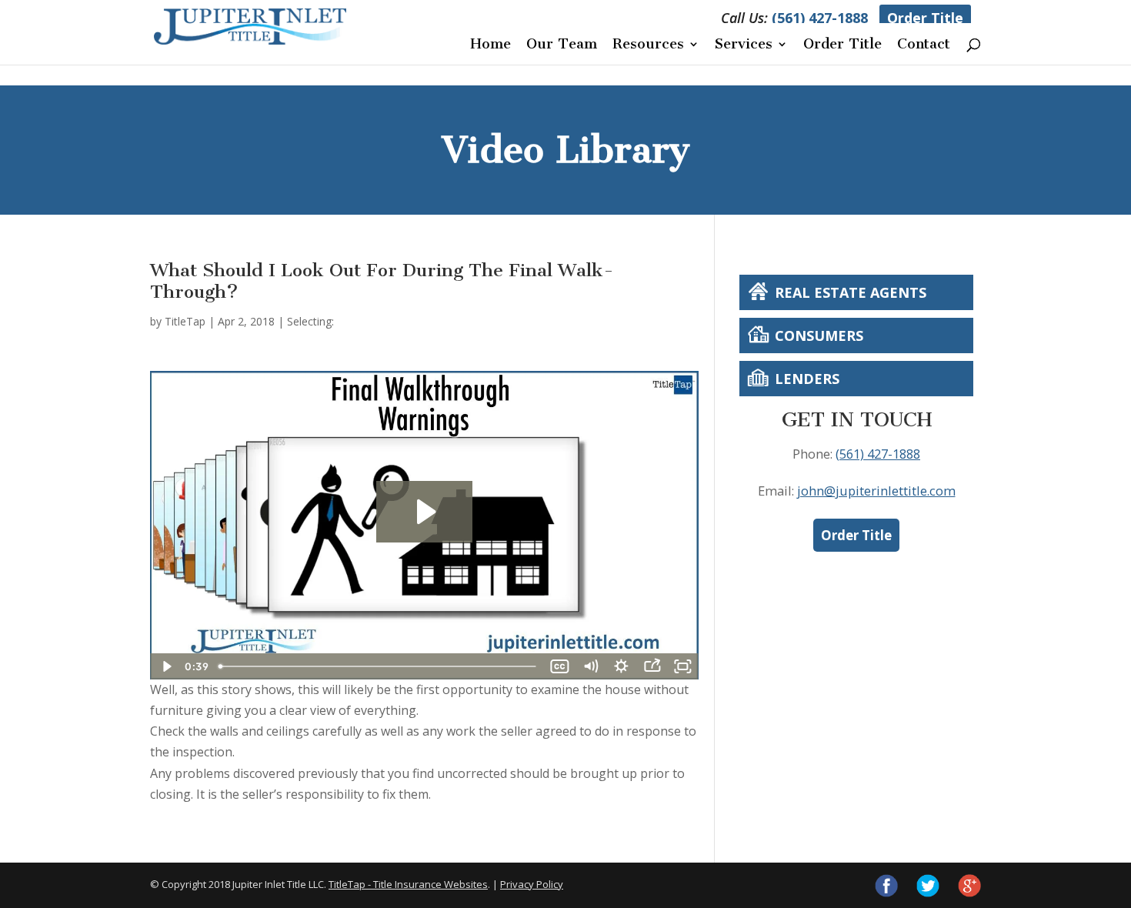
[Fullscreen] (683, 666)
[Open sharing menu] (652, 666)
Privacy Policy (531, 884)
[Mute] (591, 666)
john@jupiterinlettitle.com (876, 490)
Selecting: (310, 321)
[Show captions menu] (560, 666)
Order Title (925, 17)
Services (743, 45)
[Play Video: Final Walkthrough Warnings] (424, 511)
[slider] (378, 666)
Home (490, 45)
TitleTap (185, 321)
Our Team (561, 45)
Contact (923, 45)
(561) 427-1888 (820, 17)
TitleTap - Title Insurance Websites (408, 884)
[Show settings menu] (621, 666)
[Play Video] (165, 666)
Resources (648, 45)
